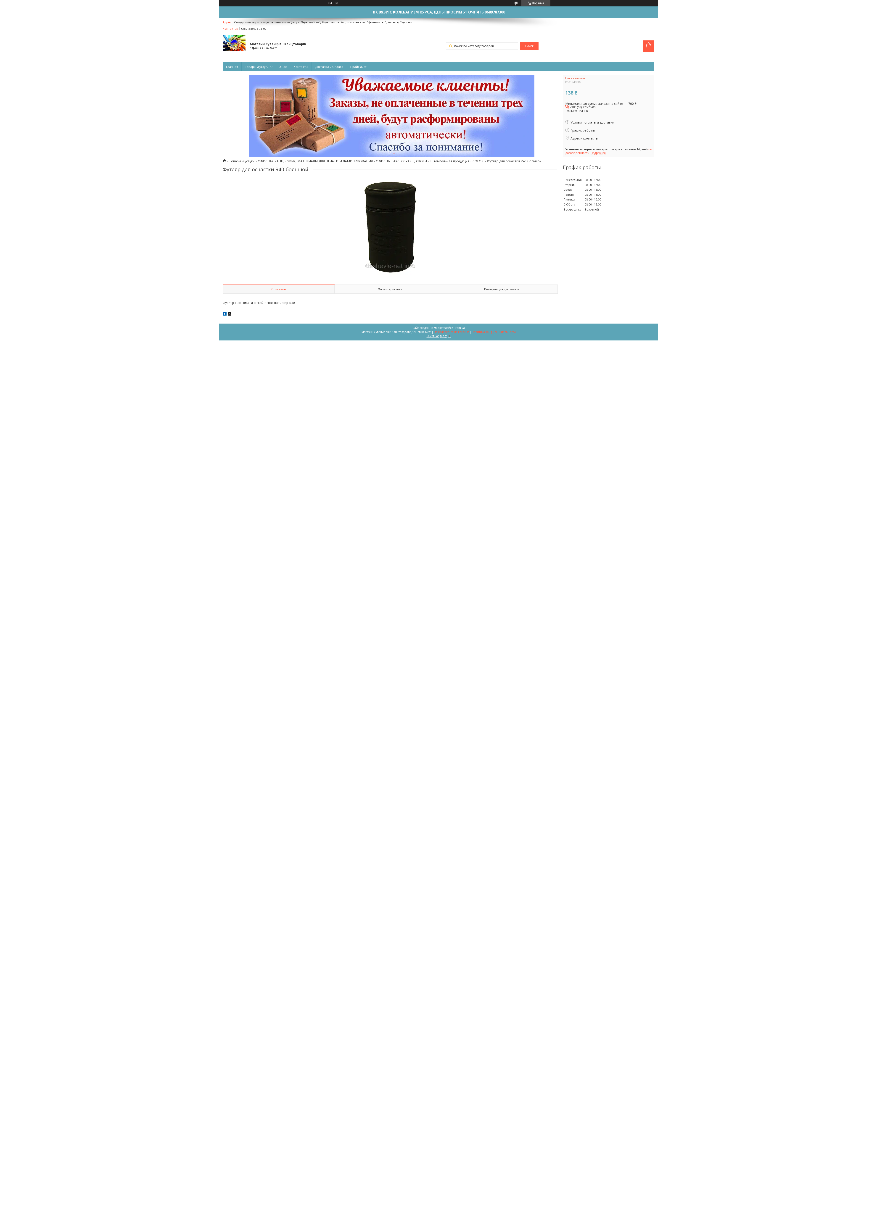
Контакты (301, 67)
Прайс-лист (358, 67)
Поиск (529, 46)
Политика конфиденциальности (494, 332)
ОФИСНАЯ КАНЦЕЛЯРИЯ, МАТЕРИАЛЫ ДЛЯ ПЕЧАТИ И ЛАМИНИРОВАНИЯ (315, 161)
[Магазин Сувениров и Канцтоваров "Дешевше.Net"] (234, 43)
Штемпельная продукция (449, 161)
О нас (283, 67)
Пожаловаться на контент (451, 332)
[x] (229, 314)
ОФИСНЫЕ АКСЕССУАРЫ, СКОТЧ (401, 161)
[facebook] (225, 314)
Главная (232, 67)
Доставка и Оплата (329, 67)
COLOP (478, 161)
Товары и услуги (257, 67)
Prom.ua (459, 328)
